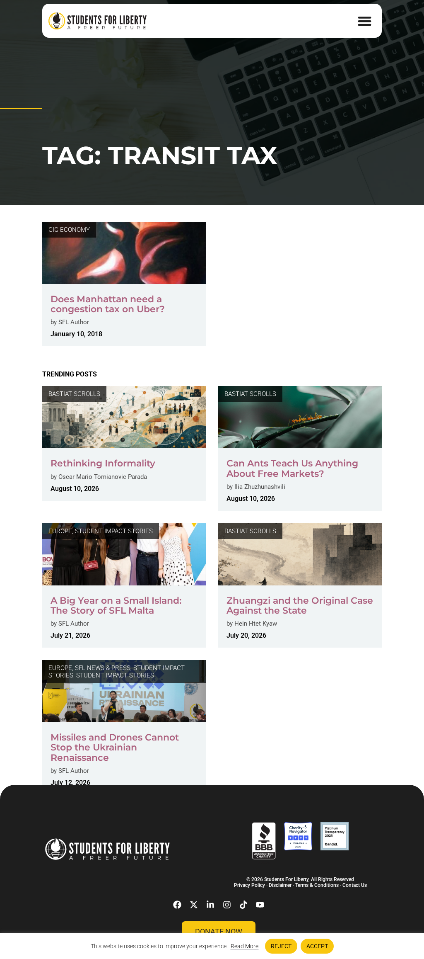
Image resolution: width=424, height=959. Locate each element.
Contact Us (354, 885)
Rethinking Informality (103, 463)
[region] (212, 946)
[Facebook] (177, 904)
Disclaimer (280, 885)
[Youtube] (260, 904)
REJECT (281, 946)
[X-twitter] (194, 904)
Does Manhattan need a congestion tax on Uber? (108, 304)
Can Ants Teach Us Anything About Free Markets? (292, 468)
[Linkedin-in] (210, 904)
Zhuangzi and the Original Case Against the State (299, 605)
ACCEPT (317, 946)
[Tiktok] (243, 904)
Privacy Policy (249, 885)
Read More (244, 946)
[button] (365, 21)
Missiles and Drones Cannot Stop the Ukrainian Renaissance (115, 747)
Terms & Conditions (317, 885)
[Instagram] (227, 904)
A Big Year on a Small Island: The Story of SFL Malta (116, 605)
